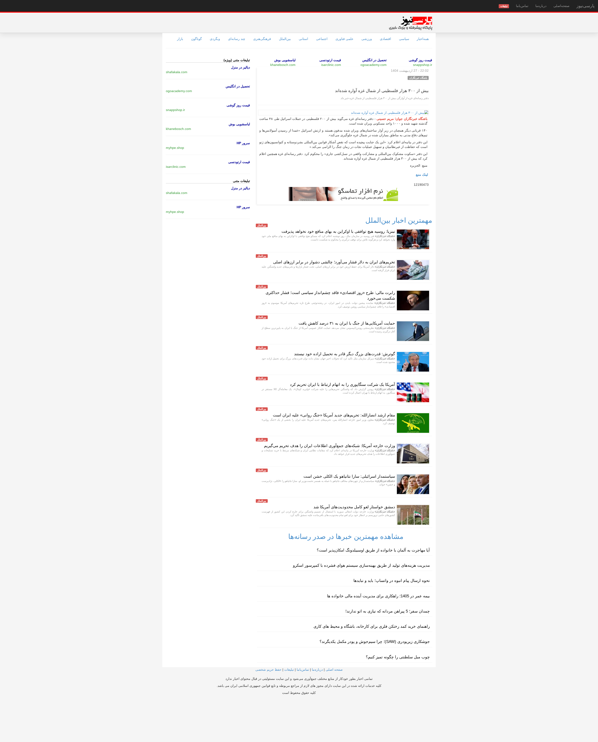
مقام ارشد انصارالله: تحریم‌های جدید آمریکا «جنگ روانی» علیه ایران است (334, 415)
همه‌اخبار (423, 39)
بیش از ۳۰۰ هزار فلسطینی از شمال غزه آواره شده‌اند (382, 90)
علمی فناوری (344, 39)
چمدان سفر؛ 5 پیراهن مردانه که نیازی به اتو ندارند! (387, 611)
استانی (303, 39)
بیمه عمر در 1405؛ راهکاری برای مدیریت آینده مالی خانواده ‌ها (378, 596)
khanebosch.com (282, 65)
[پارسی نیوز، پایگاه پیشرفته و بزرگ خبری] (410, 23)
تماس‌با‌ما (522, 6)
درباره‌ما (540, 6)
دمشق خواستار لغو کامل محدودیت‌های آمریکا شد (354, 507)
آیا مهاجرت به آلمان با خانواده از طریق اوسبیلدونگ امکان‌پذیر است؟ (373, 550)
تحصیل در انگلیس (374, 60)
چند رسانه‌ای (236, 39)
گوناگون (196, 39)
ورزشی (366, 39)
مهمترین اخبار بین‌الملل (398, 220)
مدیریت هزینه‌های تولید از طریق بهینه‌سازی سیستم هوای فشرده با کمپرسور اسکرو (361, 565)
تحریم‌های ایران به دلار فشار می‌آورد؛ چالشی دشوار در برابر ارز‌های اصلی (334, 262)
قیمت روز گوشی (420, 60)
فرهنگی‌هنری (262, 39)
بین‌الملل (285, 39)
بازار (180, 39)
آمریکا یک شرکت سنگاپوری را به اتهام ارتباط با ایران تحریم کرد (342, 384)
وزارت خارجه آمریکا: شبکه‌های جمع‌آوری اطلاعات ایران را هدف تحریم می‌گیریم (329, 446)
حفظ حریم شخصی (268, 669)
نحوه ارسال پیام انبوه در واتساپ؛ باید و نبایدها (391, 580)
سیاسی (404, 39)
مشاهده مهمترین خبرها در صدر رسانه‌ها (345, 536)
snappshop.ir (422, 65)
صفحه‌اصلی (561, 6)
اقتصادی (385, 39)
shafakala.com (176, 72)
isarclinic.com (331, 65)
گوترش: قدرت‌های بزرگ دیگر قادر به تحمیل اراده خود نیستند (344, 354)
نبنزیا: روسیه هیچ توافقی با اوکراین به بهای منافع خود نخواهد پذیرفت (338, 231)
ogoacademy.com (373, 65)
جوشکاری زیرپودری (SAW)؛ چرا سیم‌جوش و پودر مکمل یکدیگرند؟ (375, 641)
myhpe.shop (175, 148)
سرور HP (243, 143)
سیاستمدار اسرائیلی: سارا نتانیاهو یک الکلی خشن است (349, 476)
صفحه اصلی (334, 669)
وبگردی (215, 39)
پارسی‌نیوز (585, 6)
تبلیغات (289, 669)
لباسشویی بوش (284, 60)
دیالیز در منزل (240, 67)
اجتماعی (321, 39)
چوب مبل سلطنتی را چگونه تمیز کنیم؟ (398, 657)
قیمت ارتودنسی (330, 60)
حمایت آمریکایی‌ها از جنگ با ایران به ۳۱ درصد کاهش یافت (347, 323)
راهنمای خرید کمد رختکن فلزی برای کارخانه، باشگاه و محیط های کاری (371, 626)
